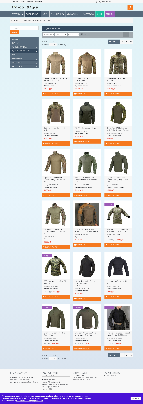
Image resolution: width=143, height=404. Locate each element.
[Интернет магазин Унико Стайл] (25, 7)
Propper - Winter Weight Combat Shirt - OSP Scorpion (56, 79)
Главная (16, 20)
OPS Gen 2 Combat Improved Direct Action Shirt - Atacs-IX (118, 230)
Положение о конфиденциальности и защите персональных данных (85, 378)
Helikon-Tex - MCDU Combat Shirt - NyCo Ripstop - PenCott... (118, 129)
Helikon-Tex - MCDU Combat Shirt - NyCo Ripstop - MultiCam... (85, 283)
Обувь (45, 14)
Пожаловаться (112, 376)
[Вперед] (126, 42)
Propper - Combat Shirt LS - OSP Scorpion (85, 79)
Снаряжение (57, 14)
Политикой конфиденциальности (29, 401)
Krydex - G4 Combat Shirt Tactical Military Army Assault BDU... (54, 180)
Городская (17, 14)
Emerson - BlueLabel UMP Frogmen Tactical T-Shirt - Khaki (86, 230)
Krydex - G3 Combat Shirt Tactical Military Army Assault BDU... (86, 180)
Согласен (135, 398)
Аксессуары (72, 14)
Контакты (30, 1)
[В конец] (131, 42)
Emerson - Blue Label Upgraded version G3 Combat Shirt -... (118, 334)
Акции (100, 14)
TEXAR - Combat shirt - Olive (85, 128)
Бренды (109, 14)
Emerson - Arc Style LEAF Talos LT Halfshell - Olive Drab (86, 334)
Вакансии (38, 1)
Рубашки (35, 20)
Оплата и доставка (18, 1)
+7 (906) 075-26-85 (102, 1)
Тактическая (32, 14)
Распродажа (88, 14)
